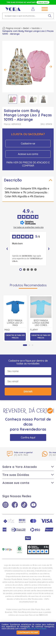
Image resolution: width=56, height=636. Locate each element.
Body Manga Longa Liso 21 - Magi (15, 323)
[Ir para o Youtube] (33, 505)
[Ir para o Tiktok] (24, 505)
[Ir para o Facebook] (15, 505)
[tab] (25, 345)
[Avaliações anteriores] (7, 248)
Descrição (13, 180)
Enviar (28, 391)
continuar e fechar (28, 632)
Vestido (35, 28)
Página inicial (13, 28)
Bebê (26, 28)
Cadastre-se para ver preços (15, 336)
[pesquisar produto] (49, 15)
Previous (5, 70)
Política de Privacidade (36, 629)
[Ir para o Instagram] (5, 505)
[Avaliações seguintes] (49, 248)
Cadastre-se (28, 143)
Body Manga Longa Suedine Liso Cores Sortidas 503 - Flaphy (41, 323)
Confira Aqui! (28, 437)
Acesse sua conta (28, 154)
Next (50, 67)
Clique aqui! (43, 2)
